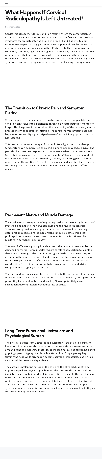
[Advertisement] (51, 84)
